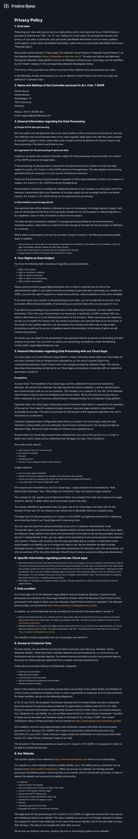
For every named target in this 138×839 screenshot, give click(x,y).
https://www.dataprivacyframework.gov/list (98, 721)
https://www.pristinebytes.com (70, 759)
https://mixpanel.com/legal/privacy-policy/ (36, 632)
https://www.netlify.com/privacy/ (41, 769)
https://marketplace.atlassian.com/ (61, 56)
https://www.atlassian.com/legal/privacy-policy (72, 605)
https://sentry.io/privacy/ (28, 623)
